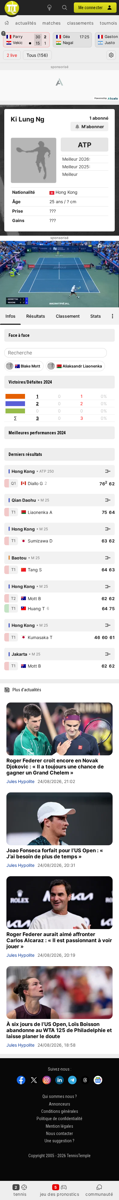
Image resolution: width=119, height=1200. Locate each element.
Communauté (99, 1194)
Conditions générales (59, 1111)
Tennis (19, 1194)
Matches (51, 23)
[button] (64, 7)
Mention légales (59, 1126)
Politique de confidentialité (59, 1118)
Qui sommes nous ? (59, 1096)
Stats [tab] (95, 316)
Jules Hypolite (20, 781)
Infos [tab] (10, 316)
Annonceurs (59, 1103)
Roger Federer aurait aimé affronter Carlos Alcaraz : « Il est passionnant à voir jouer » (59, 940)
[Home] (7, 22)
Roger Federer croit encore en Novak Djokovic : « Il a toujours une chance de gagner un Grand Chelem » (55, 766)
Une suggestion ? (59, 1140)
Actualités (25, 23)
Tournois (108, 23)
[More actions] (112, 316)
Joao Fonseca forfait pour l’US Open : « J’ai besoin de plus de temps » (54, 853)
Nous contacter (59, 1133)
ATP (85, 145)
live (12, 55)
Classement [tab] (68, 316)
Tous (37, 55)
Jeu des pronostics (59, 1194)
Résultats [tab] (35, 316)
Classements (80, 23)
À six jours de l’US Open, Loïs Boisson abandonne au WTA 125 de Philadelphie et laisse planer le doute (59, 1030)
